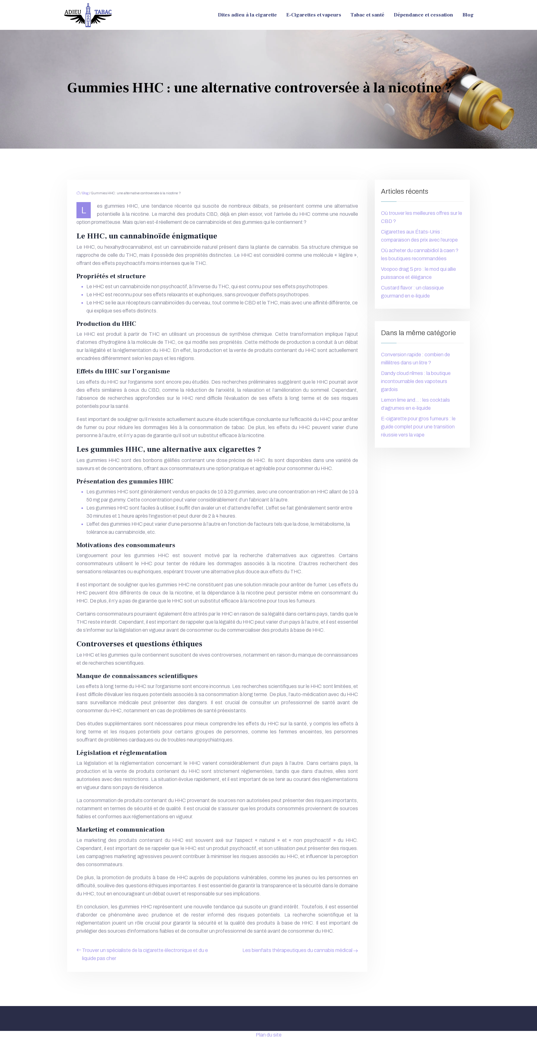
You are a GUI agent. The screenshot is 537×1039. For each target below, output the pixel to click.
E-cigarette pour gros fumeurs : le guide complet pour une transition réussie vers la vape (418, 426)
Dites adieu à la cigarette (247, 15)
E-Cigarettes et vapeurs (313, 15)
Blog (468, 15)
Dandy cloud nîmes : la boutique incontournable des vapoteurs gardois (416, 381)
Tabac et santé (367, 15)
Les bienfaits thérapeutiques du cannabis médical (297, 950)
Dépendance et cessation (423, 15)
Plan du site (269, 1034)
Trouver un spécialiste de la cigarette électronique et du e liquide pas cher (145, 954)
